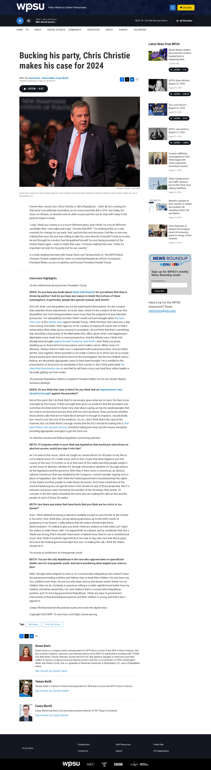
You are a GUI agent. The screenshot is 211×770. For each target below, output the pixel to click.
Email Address (158, 281)
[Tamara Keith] (25, 688)
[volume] (28, 21)
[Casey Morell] (25, 712)
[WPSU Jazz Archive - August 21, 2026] (158, 134)
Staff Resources (123, 745)
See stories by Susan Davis (51, 671)
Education (94, 30)
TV (27, 30)
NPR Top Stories (53, 624)
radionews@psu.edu (162, 310)
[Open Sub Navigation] (30, 30)
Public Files (158, 745)
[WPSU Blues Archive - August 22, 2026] (158, 85)
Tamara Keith (47, 78)
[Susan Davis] (25, 652)
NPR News (33, 624)
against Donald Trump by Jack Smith (74, 341)
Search (119, 751)
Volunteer (140, 30)
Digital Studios (56, 30)
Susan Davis (34, 78)
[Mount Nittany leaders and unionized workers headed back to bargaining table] (158, 54)
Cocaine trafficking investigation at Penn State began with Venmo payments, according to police (179, 159)
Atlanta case (55, 322)
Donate (187, 7)
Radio (38, 30)
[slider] (33, 20)
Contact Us (83, 751)
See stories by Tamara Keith (52, 690)
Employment (84, 745)
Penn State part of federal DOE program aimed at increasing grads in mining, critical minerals (180, 232)
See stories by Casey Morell (51, 715)
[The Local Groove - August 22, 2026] (158, 109)
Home (20, 30)
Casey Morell (61, 78)
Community (74, 30)
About (109, 30)
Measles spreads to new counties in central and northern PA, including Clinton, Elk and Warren (180, 207)
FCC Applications (161, 751)
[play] (20, 20)
